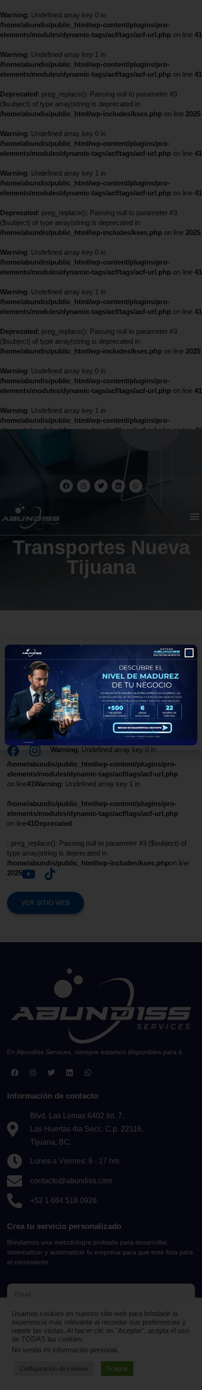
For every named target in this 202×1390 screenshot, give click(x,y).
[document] (101, 695)
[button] (189, 652)
